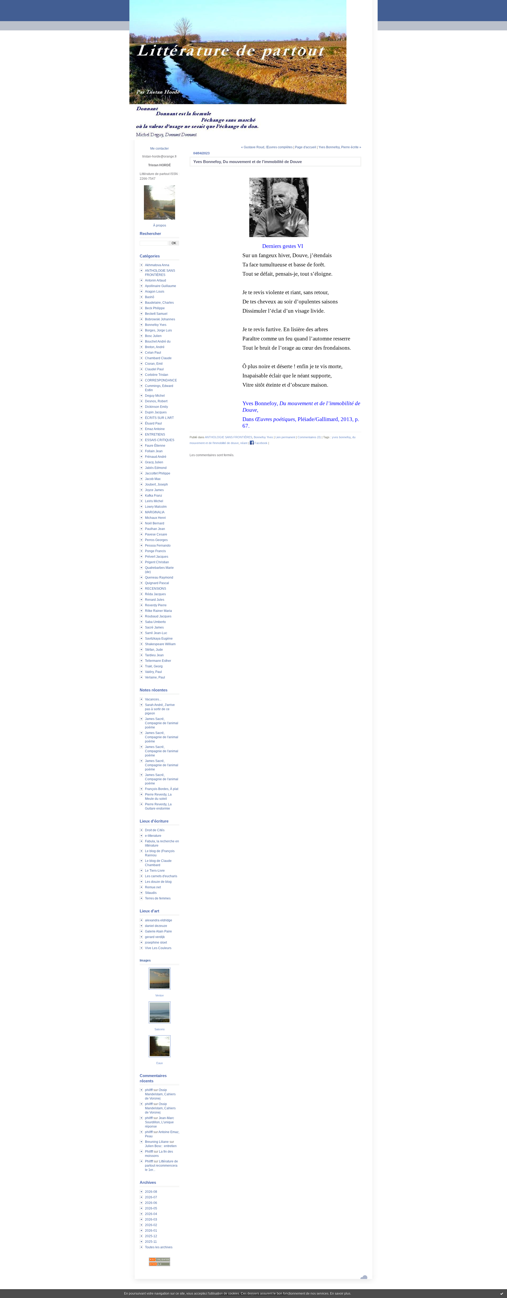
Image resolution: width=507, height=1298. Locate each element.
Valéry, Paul (153, 672)
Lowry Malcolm (156, 507)
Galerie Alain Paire (158, 931)
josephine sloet (156, 942)
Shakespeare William (160, 644)
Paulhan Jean (155, 529)
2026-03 (151, 1219)
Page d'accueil (305, 147)
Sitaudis (151, 893)
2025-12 (151, 1236)
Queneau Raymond (159, 577)
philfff (149, 1090)
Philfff (149, 1151)
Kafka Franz (153, 495)
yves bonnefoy (341, 437)
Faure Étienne (155, 445)
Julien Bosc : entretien (161, 1146)
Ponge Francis (155, 551)
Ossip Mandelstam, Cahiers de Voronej (160, 1094)
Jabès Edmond (156, 468)
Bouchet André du (158, 341)
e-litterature (153, 836)
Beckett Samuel (156, 314)
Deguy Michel (155, 396)
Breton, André (155, 347)
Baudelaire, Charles (159, 302)
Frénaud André (155, 457)
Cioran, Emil (154, 364)
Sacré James (154, 627)
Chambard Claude (158, 358)
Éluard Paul (153, 423)
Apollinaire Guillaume (160, 286)
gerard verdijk (155, 937)
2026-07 (151, 1197)
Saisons (159, 1029)
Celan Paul (153, 352)
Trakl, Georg (154, 666)
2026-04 (151, 1214)
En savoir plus (340, 1293)
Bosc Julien (153, 336)
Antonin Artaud (155, 280)
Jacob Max (153, 479)
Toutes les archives (158, 1247)
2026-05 (151, 1208)
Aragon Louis (154, 291)
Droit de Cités (155, 830)
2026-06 (151, 1203)
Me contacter (159, 148)
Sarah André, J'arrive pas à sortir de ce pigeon (160, 709)
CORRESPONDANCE (161, 380)
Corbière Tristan (156, 375)
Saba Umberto (155, 622)
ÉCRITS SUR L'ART (159, 418)
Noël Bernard (154, 523)
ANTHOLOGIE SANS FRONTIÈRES (228, 437)
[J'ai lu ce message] (502, 1293)
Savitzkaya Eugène (159, 638)
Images (145, 960)
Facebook (260, 443)
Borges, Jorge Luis (158, 330)
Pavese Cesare (156, 534)
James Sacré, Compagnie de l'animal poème (161, 723)
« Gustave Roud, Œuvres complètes (267, 147)
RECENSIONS (155, 588)
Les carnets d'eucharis (161, 876)
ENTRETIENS (155, 434)
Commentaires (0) (309, 437)
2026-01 (151, 1230)
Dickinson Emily (156, 407)
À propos (159, 225)
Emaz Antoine (155, 429)
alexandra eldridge (158, 920)
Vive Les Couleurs (158, 948)
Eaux (159, 1063)
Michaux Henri (155, 518)
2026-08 (151, 1192)
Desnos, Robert (156, 401)
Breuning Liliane (157, 1142)
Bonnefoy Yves (155, 325)
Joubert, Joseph (156, 484)
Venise (159, 995)
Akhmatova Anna (157, 265)
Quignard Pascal (157, 583)
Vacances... (153, 699)
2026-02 (151, 1225)
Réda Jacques (155, 594)
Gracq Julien (154, 462)
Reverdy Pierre (156, 605)
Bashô (149, 297)
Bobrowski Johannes (160, 319)
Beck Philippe (155, 308)
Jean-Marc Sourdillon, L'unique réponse (159, 1122)
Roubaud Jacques (158, 616)
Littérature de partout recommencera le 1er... (161, 1166)
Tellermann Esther (158, 661)
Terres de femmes (158, 898)
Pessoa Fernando (158, 545)
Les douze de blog (158, 882)
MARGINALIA (155, 512)
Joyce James (154, 490)
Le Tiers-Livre (155, 870)
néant (243, 443)
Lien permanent (285, 437)
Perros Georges (156, 540)
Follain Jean (154, 451)
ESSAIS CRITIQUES (159, 440)
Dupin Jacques (156, 412)
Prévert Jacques (156, 556)
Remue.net (153, 887)
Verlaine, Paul (155, 677)
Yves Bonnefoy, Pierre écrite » (339, 147)
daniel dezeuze (156, 926)
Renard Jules (154, 600)
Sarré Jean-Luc (156, 633)
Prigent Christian (157, 562)
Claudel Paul (154, 369)
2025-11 (151, 1242)
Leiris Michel (154, 501)
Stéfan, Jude (154, 650)
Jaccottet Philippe (157, 473)
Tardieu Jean (154, 655)
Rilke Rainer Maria (158, 611)
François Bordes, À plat (161, 789)
